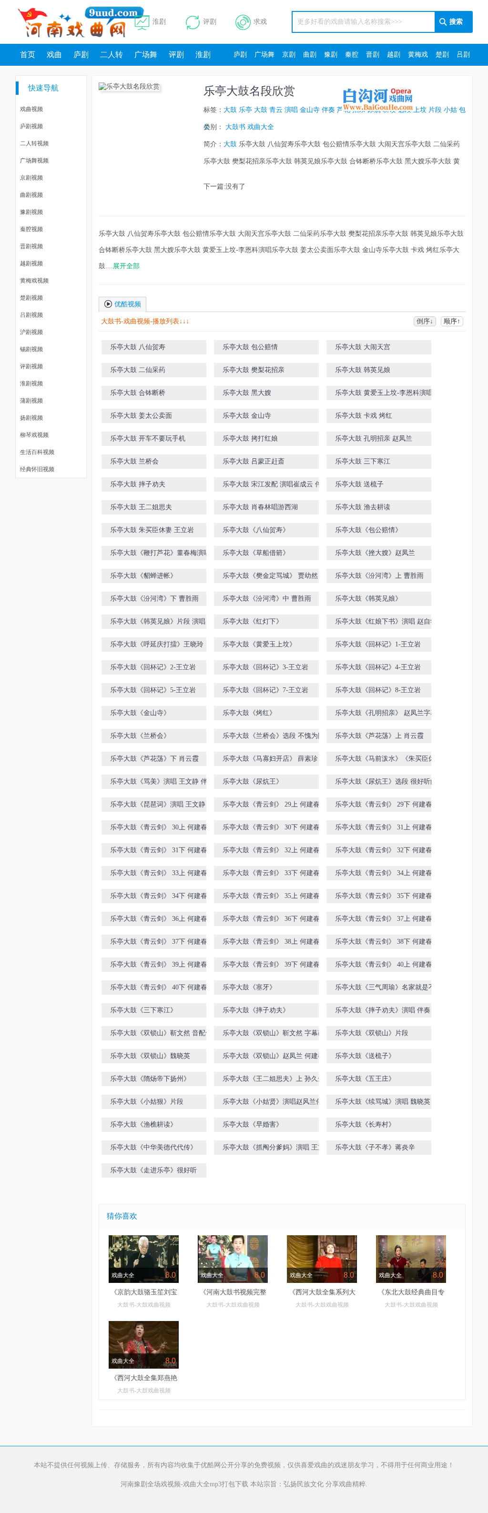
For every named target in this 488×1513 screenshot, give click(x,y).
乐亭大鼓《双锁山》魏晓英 (150, 1055)
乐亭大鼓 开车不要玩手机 (147, 438)
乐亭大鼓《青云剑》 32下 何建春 (383, 850)
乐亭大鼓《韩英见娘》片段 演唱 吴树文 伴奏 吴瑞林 (168, 623)
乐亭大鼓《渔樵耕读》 (143, 1124)
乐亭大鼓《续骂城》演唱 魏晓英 (382, 1101)
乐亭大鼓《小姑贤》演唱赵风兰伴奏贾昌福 (283, 1103)
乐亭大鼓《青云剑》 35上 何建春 (271, 895)
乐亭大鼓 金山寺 (247, 415)
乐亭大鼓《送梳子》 (365, 1055)
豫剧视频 (31, 212)
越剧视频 (31, 263)
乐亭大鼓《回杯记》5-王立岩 (153, 690)
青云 (276, 109)
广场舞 (145, 54)
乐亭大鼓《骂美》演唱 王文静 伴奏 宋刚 (169, 781)
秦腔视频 (31, 229)
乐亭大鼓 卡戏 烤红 (363, 415)
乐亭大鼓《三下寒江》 (143, 1010)
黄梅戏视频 (34, 280)
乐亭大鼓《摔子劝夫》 (256, 1010)
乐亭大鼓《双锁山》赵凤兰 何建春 (274, 1055)
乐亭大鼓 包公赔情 (250, 347)
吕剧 (463, 54)
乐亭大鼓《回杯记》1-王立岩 (378, 644)
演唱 (291, 109)
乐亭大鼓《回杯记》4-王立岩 (378, 667)
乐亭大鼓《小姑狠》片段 (146, 1101)
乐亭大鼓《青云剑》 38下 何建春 (383, 941)
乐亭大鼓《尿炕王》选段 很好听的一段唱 (396, 781)
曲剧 (309, 54)
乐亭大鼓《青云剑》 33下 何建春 (271, 873)
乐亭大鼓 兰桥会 (134, 461)
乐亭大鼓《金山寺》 (140, 712)
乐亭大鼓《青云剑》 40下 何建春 (158, 987)
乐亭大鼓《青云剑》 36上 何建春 (158, 918)
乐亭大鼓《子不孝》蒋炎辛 (375, 1147)
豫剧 (330, 54)
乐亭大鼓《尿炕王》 (253, 781)
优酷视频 (126, 304)
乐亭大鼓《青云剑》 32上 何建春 (271, 850)
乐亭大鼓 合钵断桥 (137, 392)
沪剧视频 (31, 332)
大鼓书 (235, 127)
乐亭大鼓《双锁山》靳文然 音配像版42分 (171, 1033)
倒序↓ (425, 321)
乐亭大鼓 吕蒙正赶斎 (254, 461)
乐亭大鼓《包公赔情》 (368, 530)
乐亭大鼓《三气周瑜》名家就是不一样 (391, 987)
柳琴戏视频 (34, 435)
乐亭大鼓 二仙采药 (137, 369)
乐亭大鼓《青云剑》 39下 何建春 (271, 964)
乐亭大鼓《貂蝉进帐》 (143, 575)
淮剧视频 (31, 383)
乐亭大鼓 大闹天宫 (362, 347)
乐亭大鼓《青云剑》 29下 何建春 (383, 804)
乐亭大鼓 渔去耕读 (362, 507)
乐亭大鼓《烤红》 (249, 712)
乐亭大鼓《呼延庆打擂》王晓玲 (156, 644)
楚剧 (442, 54)
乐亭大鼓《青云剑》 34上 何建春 (383, 873)
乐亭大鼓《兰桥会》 (140, 735)
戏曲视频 (31, 109)
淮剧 (159, 21)
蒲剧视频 (31, 400)
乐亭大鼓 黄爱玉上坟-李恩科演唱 (384, 392)
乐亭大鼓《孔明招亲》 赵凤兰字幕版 (389, 712)
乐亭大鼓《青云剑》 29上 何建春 (271, 804)
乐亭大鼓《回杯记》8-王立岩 (378, 690)
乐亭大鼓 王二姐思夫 (141, 507)
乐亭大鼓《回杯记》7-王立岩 (265, 690)
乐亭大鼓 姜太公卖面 (141, 415)
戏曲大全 (260, 127)
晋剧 (372, 54)
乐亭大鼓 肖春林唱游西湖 (260, 507)
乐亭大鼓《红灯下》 (253, 621)
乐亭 (245, 109)
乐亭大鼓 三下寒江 (362, 461)
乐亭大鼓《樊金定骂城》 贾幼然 (270, 575)
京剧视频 (31, 177)
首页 (27, 54)
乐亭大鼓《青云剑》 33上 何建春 (158, 873)
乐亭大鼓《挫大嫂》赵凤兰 (375, 552)
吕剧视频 (31, 315)
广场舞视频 (34, 160)
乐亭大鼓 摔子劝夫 (137, 484)
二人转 (111, 54)
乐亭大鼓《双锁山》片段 (371, 1033)
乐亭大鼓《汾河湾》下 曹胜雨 (154, 598)
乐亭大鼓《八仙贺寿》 (256, 530)
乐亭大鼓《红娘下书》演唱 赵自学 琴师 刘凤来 (393, 623)
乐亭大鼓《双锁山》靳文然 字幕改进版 (280, 1033)
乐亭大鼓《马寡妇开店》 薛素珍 (270, 758)
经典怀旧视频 (37, 469)
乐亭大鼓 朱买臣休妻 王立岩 (152, 530)
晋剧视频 (31, 246)
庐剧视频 (31, 126)
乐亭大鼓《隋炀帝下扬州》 (150, 1078)
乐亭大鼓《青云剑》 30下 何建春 (271, 827)
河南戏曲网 (92, 22)
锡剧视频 (31, 349)
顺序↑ (452, 321)
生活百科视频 (37, 452)
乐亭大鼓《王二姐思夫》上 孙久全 (274, 1078)
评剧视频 (31, 366)
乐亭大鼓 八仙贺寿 (137, 347)
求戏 (260, 21)
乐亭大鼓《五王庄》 (365, 1078)
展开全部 (126, 266)
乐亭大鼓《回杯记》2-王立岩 (153, 667)
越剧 (393, 54)
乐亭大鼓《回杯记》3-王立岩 (265, 667)
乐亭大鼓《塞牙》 (249, 987)
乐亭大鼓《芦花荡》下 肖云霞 (154, 758)
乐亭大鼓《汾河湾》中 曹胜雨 (267, 598)
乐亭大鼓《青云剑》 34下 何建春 (158, 895)
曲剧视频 (31, 195)
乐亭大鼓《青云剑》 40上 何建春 (383, 964)
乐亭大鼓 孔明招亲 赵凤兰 (373, 438)
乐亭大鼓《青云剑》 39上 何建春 (158, 964)
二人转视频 (34, 143)
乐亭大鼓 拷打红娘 (250, 438)
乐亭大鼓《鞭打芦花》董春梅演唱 (160, 552)
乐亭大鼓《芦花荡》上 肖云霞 (379, 735)
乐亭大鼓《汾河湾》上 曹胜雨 (379, 575)
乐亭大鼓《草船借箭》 (256, 552)
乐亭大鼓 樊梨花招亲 (254, 369)
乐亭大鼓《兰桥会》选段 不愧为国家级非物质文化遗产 (284, 737)
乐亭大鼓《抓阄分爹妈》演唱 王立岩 (277, 1147)
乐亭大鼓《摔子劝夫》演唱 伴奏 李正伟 (393, 1010)
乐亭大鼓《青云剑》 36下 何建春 (271, 918)
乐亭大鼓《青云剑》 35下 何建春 (383, 895)
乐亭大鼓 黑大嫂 (247, 392)
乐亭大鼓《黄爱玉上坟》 (259, 644)
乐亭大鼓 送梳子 (359, 484)
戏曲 (54, 54)
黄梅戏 (418, 54)
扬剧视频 (31, 417)
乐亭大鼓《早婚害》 (253, 1124)
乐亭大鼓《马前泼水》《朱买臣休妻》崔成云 (395, 760)
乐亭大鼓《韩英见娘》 (368, 598)
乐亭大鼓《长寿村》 (365, 1124)
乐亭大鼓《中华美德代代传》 (153, 1147)
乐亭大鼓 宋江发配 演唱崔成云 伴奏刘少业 (282, 486)
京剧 (288, 54)
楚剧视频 (31, 297)
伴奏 (328, 109)
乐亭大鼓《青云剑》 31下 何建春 (158, 850)
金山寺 (310, 109)
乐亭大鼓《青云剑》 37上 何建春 (383, 918)
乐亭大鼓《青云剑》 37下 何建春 (158, 941)
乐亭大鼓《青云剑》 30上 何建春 (158, 827)
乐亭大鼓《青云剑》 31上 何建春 (383, 827)
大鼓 (230, 109)
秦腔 (351, 54)
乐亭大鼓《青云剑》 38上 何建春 (271, 941)
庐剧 (81, 54)
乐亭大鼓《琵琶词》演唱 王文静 (157, 804)
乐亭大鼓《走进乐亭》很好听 (153, 1170)
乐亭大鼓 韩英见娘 (362, 369)
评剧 (209, 21)
